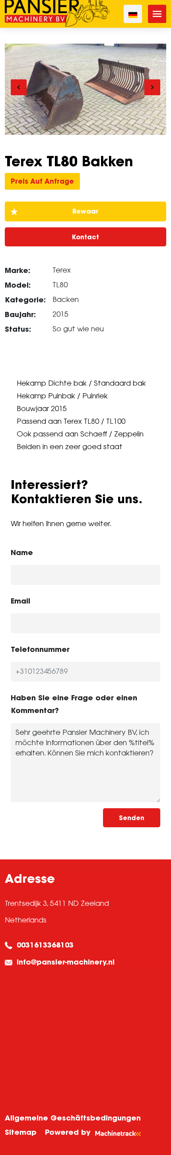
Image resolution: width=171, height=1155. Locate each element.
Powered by (67, 1132)
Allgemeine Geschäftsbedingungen (73, 1117)
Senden (131, 818)
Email (20, 600)
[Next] (152, 87)
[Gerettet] (85, 211)
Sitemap (21, 1132)
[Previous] (19, 87)
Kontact (85, 237)
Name (22, 552)
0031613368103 (45, 944)
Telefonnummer (40, 649)
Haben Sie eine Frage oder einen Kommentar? (74, 704)
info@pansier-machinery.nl (66, 962)
